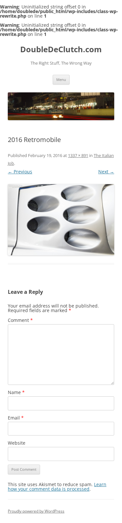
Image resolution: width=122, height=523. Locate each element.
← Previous (20, 171)
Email (16, 418)
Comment (20, 320)
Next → (106, 171)
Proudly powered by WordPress (36, 511)
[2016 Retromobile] (61, 219)
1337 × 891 (78, 155)
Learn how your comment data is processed (57, 486)
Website (16, 443)
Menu (61, 79)
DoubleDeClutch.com (61, 49)
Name (16, 392)
